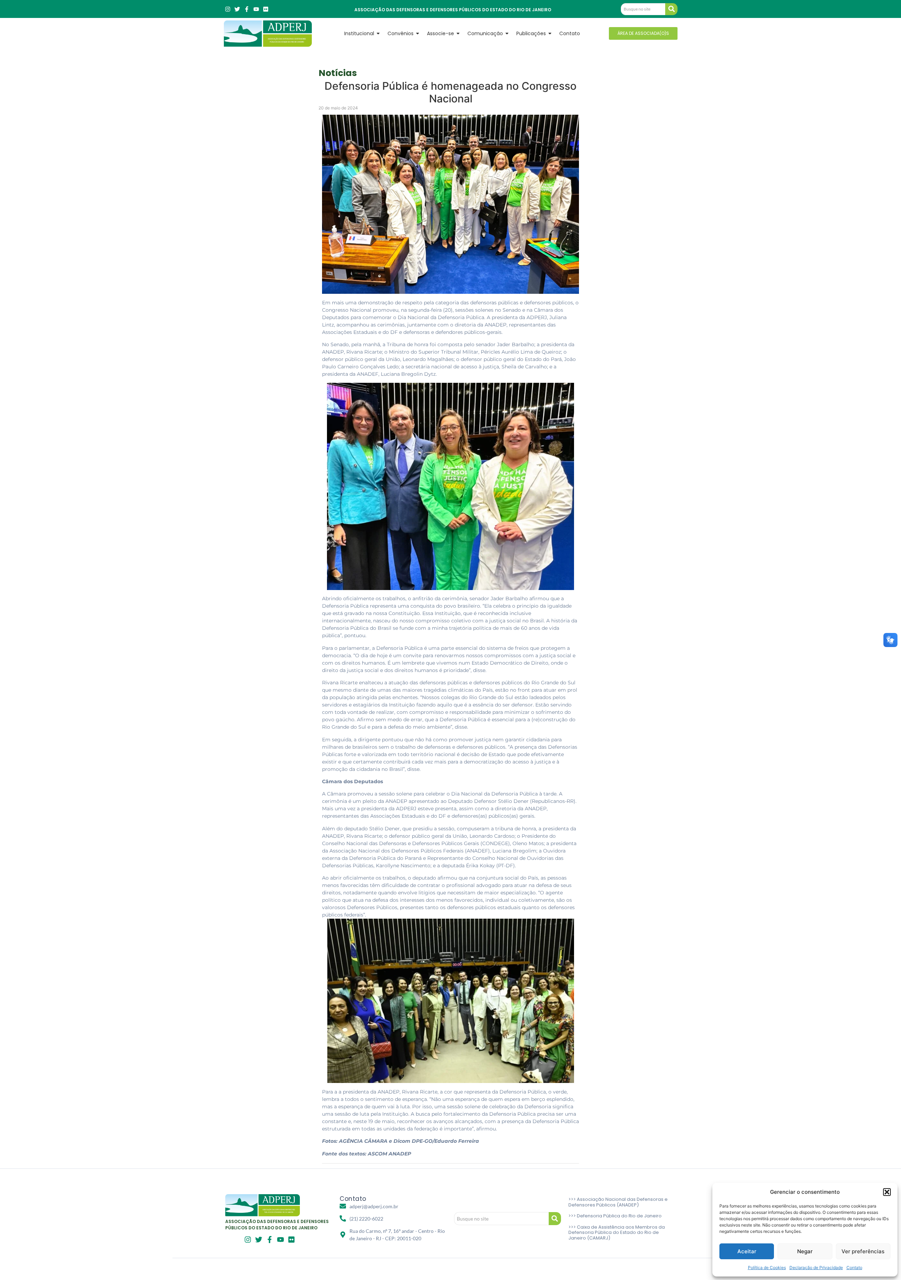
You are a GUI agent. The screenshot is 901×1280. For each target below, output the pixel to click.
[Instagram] (228, 9)
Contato (854, 1267)
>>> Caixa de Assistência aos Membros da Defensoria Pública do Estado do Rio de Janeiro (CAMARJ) (616, 1232)
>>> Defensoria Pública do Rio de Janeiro (615, 1215)
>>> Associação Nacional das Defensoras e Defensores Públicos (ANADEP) (618, 1202)
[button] (886, 1192)
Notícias (338, 73)
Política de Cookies (767, 1267)
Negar (805, 1251)
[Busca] (671, 9)
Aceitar (746, 1251)
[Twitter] (237, 9)
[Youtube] (256, 9)
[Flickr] (266, 9)
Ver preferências (863, 1251)
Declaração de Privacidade (816, 1267)
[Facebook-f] (247, 9)
